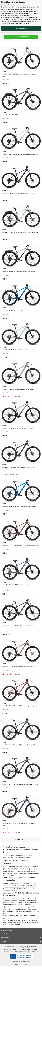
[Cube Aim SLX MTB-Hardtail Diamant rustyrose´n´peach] (21, 690)
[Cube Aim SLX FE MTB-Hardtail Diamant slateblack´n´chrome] (21, 610)
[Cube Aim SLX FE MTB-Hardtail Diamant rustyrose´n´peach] (21, 530)
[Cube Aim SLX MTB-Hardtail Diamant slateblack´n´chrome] (21, 768)
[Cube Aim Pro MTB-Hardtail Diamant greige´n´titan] (21, 373)
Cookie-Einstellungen (32, 951)
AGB (17, 949)
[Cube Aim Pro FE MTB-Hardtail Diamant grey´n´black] (21, 255)
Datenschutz (34, 949)
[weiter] (26, 839)
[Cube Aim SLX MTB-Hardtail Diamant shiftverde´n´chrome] (21, 729)
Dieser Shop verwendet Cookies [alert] (13, 2)
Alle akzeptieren (21, 28)
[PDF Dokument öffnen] (21, 956)
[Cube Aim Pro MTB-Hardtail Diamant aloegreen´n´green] (21, 334)
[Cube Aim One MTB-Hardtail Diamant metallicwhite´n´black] (21, 138)
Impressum (12, 949)
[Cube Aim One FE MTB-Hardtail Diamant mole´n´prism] (21, 99)
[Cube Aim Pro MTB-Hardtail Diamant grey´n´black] (21, 412)
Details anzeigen (24, 23)
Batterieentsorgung (9, 951)
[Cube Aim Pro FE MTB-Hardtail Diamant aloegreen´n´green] (21, 216)
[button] (21, 37)
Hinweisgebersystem (20, 951)
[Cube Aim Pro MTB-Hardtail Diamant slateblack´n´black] (21, 451)
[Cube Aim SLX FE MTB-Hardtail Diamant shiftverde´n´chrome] (21, 569)
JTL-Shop (24, 964)
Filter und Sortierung (22, 36)
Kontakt (6, 949)
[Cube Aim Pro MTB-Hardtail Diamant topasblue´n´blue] (21, 490)
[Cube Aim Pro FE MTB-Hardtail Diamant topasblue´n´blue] (21, 295)
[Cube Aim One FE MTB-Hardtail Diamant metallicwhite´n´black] (21, 58)
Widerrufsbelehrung (24, 949)
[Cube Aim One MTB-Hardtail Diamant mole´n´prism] (21, 177)
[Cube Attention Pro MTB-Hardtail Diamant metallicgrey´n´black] (21, 807)
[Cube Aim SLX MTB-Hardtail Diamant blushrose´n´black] (21, 651)
